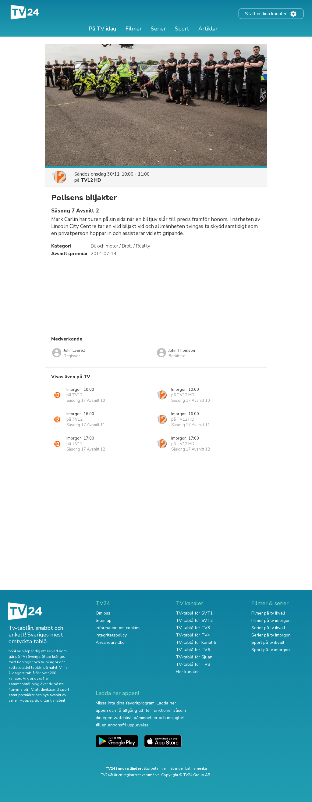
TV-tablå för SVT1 (194, 613)
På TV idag (102, 28)
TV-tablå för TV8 (193, 664)
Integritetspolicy (111, 635)
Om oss (103, 613)
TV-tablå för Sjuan (194, 657)
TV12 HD (91, 180)
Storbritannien (156, 768)
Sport (182, 28)
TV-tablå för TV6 (193, 650)
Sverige (176, 768)
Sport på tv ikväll (267, 642)
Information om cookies (118, 628)
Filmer (134, 28)
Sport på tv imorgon (270, 650)
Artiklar (208, 28)
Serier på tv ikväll (268, 628)
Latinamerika (196, 768)
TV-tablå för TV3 (193, 628)
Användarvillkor (111, 642)
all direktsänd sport (52, 689)
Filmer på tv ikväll (268, 613)
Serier (158, 28)
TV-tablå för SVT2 (194, 620)
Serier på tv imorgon (271, 635)
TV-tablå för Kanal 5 (196, 642)
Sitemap (104, 620)
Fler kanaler (187, 672)
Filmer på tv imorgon (271, 620)
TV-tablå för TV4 (193, 635)
